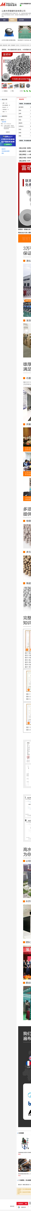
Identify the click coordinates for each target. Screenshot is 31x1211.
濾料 (9, 45)
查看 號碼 (4, 122)
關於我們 (12, 1206)
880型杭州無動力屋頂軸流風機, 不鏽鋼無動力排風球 (13, 40)
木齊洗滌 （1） (6, 109)
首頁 (1, 45)
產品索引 (4, 149)
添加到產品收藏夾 (6, 151)
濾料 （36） (5, 103)
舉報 (13, 91)
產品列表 (5, 45)
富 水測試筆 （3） (7, 105)
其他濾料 (13, 45)
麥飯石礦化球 (26, 1184)
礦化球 (20, 1184)
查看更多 (8, 132)
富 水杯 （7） (6, 107)
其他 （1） (5, 111)
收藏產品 (5, 91)
